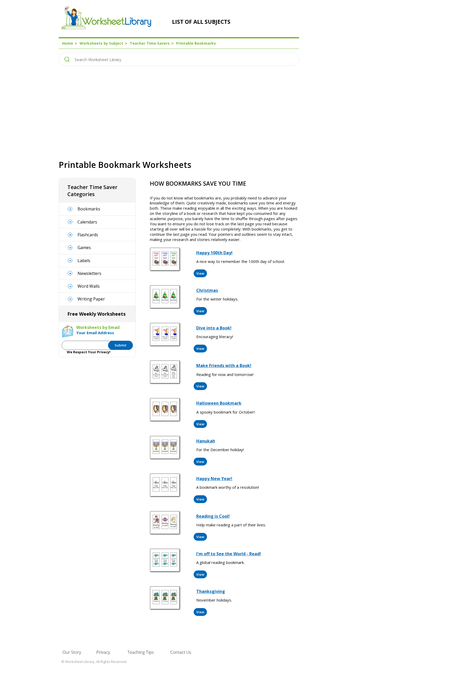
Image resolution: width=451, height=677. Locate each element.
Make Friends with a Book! (223, 365)
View (200, 273)
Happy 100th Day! (214, 253)
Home (67, 43)
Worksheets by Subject (101, 43)
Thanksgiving (210, 591)
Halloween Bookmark (218, 403)
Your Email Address (95, 332)
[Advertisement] (179, 112)
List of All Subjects (201, 21)
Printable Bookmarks (196, 43)
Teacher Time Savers (150, 43)
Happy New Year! (214, 478)
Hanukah (205, 441)
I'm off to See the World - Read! (228, 554)
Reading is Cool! (213, 516)
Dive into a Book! (214, 328)
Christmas (207, 290)
